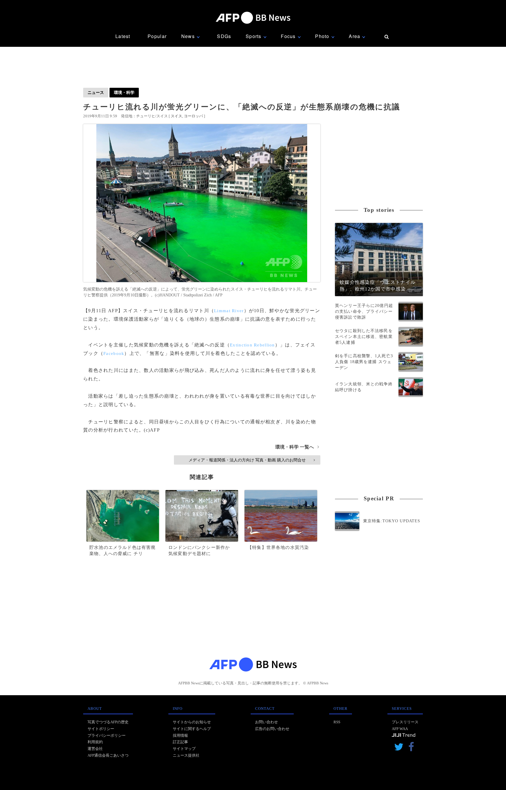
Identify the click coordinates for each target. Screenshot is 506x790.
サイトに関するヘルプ (192, 729)
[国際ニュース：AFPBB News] (253, 18)
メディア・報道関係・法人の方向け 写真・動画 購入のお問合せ (252, 460)
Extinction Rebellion (252, 345)
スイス (176, 116)
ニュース (96, 92)
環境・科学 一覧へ (297, 446)
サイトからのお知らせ (192, 722)
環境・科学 (124, 92)
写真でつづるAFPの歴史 (108, 722)
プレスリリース (405, 722)
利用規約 (95, 742)
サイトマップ (184, 748)
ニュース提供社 (186, 755)
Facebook (113, 353)
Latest (122, 36)
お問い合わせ (266, 722)
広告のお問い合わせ (272, 729)
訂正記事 (180, 742)
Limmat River (229, 310)
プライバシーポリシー (107, 735)
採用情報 (180, 735)
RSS (337, 722)
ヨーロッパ (193, 116)
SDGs (224, 36)
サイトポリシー (101, 729)
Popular (157, 36)
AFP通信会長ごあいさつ (108, 755)
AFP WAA (400, 729)
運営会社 (95, 748)
